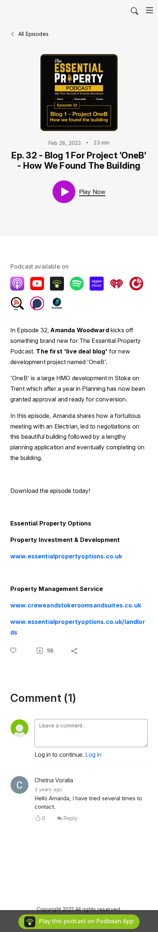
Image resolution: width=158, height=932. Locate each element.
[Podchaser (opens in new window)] (37, 303)
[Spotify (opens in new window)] (77, 284)
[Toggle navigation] (149, 10)
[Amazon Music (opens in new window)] (97, 284)
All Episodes (33, 34)
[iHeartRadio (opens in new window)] (116, 284)
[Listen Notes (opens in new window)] (17, 303)
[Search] (134, 10)
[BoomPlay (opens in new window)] (57, 303)
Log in (93, 754)
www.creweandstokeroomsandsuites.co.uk (76, 605)
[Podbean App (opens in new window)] (57, 284)
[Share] (76, 651)
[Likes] (15, 650)
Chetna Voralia (54, 780)
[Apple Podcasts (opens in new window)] (17, 284)
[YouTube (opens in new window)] (37, 284)
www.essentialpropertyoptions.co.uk (66, 556)
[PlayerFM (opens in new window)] (136, 284)
